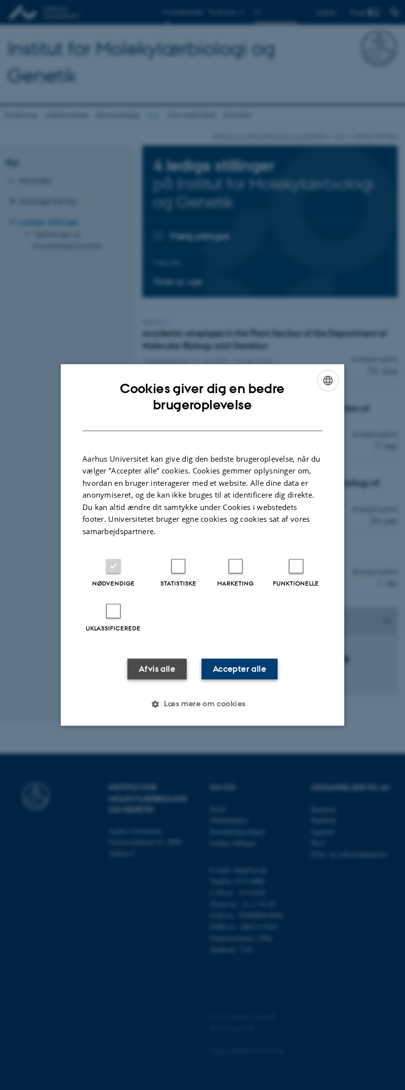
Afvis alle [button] (157, 669)
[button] (202, 704)
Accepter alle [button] (239, 669)
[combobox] (328, 380)
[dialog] (202, 545)
